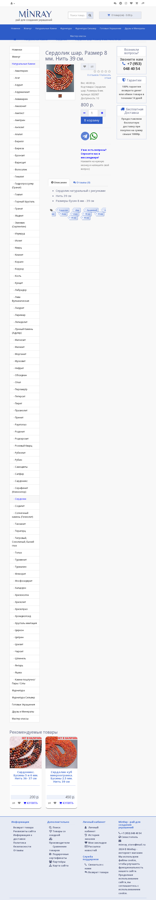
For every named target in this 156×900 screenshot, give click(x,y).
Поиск (56, 827)
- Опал (16, 382)
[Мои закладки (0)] (131, 3)
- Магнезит (19, 340)
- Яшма (17, 672)
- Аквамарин (20, 99)
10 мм (87, 214)
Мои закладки (97, 842)
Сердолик (63, 210)
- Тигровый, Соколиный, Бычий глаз (23, 541)
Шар (77, 210)
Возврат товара (23, 827)
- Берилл (18, 141)
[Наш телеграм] (121, 3)
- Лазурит (18, 308)
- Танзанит (19, 523)
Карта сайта (60, 865)
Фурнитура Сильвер (85, 28)
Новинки (15, 28)
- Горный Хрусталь (23, 201)
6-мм (64, 214)
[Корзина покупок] (137, 3)
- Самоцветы (20, 466)
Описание (60, 182)
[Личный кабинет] (13, 3)
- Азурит (17, 85)
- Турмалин (19, 566)
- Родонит (18, 431)
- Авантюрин (20, 70)
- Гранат (17, 208)
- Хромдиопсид (21, 616)
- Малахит (18, 347)
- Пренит (17, 417)
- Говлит (17, 194)
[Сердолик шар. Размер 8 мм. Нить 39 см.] (60, 78)
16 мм (86, 218)
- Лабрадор (19, 290)
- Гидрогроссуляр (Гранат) (23, 185)
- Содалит (18, 506)
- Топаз (17, 552)
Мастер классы (78, 35)
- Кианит (17, 254)
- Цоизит (17, 644)
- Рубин (17, 459)
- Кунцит (17, 283)
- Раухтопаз (19, 424)
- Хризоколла (20, 595)
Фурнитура (66, 28)
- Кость (16, 276)
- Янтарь (17, 665)
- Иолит (17, 240)
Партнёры (58, 861)
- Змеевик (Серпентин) (19, 224)
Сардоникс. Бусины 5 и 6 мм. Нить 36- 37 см (26, 775)
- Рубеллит (18, 452)
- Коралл (17, 261)
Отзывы (18, 850)
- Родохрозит (20, 438)
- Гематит (18, 176)
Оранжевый (92, 210)
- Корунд (17, 268)
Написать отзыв (105, 76)
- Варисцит (19, 162)
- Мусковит (18, 361)
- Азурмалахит (21, 92)
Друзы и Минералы (135, 28)
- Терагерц (19, 531)
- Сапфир (18, 474)
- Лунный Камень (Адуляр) (22, 330)
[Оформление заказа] (143, 3)
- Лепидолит (19, 322)
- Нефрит (18, 368)
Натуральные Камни (46, 28)
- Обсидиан (19, 375)
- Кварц (17, 247)
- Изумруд (18, 233)
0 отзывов (92, 75)
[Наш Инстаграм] (126, 3)
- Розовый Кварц (22, 445)
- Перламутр (19, 389)
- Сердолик (19, 499)
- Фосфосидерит (22, 580)
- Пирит (17, 403)
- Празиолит (19, 410)
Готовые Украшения (110, 28)
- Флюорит (19, 573)
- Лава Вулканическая (20, 298)
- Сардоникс (20, 481)
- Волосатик (19, 169)
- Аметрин (18, 120)
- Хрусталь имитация (24, 623)
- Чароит (17, 651)
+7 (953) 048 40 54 (132, 66)
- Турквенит (19, 559)
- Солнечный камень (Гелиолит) (22, 514)
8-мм (75, 214)
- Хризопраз (19, 609)
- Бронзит (18, 155)
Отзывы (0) (83, 182)
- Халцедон (19, 588)
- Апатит (17, 134)
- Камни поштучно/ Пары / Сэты (23, 681)
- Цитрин (18, 637)
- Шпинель (19, 658)
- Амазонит (19, 106)
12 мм (100, 214)
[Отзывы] (115, 3)
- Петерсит (18, 396)
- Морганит (19, 354)
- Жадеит (17, 215)
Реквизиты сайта (24, 831)
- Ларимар (18, 315)
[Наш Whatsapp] (93, 138)
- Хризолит (19, 602)
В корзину (91, 120)
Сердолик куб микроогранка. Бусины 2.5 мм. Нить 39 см (61, 776)
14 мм (73, 218)
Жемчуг (28, 28)
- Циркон (18, 630)
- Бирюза (18, 148)
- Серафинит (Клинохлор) (20, 489)
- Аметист (18, 113)
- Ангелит (18, 127)
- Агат (16, 77)
